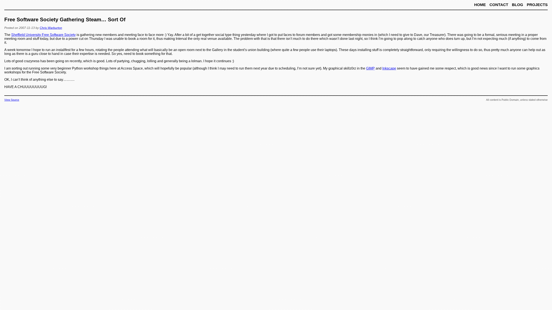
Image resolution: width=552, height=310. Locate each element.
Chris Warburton (51, 27)
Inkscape (389, 68)
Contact (499, 5)
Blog (518, 5)
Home (480, 5)
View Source (11, 99)
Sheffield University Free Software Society (43, 35)
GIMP (370, 68)
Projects (537, 5)
